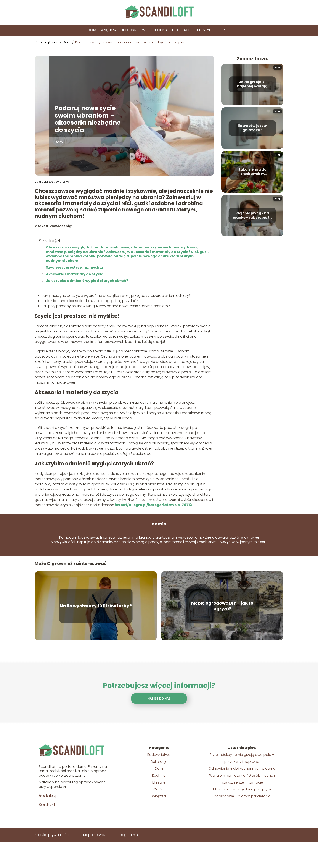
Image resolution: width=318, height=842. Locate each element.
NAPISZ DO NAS (159, 699)
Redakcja (49, 795)
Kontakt (47, 804)
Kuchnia (160, 29)
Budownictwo (135, 29)
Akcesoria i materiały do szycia (75, 274)
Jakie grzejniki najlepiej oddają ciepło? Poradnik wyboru (252, 84)
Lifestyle (204, 29)
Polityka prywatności (52, 834)
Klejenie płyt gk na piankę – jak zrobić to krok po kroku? (252, 215)
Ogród (223, 29)
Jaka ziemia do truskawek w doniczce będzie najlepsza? (252, 171)
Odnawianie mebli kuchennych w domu (242, 768)
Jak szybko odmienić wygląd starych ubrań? (87, 280)
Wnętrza (108, 29)
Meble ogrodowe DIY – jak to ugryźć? (222, 605)
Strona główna (47, 42)
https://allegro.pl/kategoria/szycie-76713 (153, 504)
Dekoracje (182, 29)
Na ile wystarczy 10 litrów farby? (96, 606)
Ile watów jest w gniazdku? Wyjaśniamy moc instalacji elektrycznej (252, 128)
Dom (92, 29)
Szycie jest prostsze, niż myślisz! (75, 267)
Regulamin (129, 834)
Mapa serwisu (94, 834)
